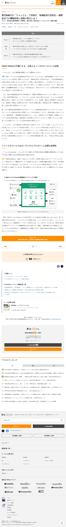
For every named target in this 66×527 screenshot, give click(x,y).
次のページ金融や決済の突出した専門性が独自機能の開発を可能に (33, 238)
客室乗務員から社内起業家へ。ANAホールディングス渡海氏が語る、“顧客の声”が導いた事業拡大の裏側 (32, 394)
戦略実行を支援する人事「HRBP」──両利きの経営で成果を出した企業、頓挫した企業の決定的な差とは (32, 376)
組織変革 (47, 457)
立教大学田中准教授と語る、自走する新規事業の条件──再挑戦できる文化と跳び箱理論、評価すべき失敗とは (34, 373)
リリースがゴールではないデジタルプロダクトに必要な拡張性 (29, 49)
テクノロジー (26, 464)
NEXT (60, 246)
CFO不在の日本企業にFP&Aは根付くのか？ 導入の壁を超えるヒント (23, 391)
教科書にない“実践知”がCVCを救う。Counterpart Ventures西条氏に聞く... (25, 290)
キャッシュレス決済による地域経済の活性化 (25, 41)
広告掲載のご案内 (17, 435)
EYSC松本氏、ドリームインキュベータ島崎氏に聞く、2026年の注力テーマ (24, 398)
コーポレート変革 (49, 460)
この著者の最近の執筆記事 (18, 310)
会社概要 (9, 510)
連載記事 (4, 473)
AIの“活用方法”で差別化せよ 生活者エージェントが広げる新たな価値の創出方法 (26, 369)
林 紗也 (25, 23)
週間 (33, 365)
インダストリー (26, 460)
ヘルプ (8, 498)
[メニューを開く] (2, 2)
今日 (12, 365)
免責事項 (9, 507)
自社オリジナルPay (34, 26)
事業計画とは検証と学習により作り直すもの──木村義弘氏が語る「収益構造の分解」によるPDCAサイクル (33, 387)
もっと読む (7, 294)
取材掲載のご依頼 (49, 435)
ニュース (4, 443)
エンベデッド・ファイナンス (23, 26)
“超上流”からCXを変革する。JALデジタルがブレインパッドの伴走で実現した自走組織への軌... (30, 292)
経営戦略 (25, 457)
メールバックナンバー (34, 340)
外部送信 (9, 517)
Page (6, 40)
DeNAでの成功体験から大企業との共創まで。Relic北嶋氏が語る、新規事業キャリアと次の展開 (30, 401)
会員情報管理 (10, 505)
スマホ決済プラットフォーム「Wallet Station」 (17, 279)
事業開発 (4, 26)
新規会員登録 (33, 345)
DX (14, 26)
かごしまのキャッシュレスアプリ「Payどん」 (17, 276)
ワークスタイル (5, 464)
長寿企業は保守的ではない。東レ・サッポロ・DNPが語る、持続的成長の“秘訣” (26, 384)
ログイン (34, 349)
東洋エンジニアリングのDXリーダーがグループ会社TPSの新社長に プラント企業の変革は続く (30, 380)
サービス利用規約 (11, 512)
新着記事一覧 (6, 448)
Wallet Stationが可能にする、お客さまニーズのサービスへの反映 (30, 46)
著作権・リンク (10, 500)
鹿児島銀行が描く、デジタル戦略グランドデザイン (26, 38)
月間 (54, 365)
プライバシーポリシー (12, 514)
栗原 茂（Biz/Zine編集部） (8, 23)
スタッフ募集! (10, 502)
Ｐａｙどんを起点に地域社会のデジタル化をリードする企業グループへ (32, 57)
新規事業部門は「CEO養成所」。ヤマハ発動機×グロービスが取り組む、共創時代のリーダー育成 (31, 287)
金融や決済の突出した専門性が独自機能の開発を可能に (28, 54)
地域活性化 (10, 26)
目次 (33, 33)
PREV (5, 246)
